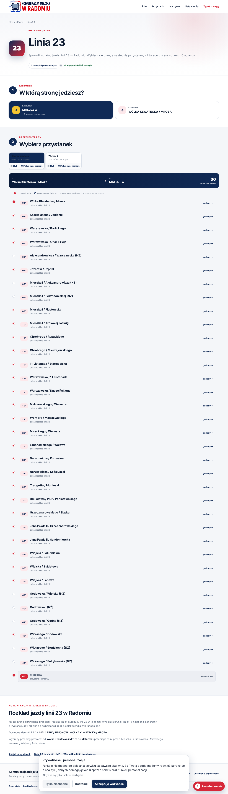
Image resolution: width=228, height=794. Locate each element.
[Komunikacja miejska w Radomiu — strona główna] (30, 6)
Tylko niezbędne (56, 784)
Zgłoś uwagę (211, 6)
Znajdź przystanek (19, 754)
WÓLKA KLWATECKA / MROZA (88, 732)
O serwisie (14, 786)
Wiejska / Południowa (33, 743)
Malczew (87, 738)
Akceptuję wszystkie (109, 784)
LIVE (15, 166)
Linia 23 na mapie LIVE (47, 754)
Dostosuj (81, 784)
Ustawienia (191, 6)
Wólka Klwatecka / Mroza (62, 738)
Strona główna (16, 22)
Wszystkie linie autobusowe (79, 754)
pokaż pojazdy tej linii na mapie (77, 65)
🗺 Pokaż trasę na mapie (32, 166)
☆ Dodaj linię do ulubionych (43, 65)
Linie (144, 6)
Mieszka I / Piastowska (134, 738)
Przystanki (158, 6)
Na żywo (175, 6)
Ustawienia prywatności (206, 773)
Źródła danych (30, 786)
